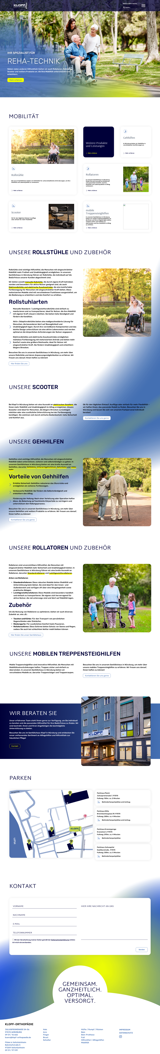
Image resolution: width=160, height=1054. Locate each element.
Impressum (124, 1030)
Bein (83, 1032)
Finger (46, 1035)
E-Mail (16, 924)
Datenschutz (126, 1033)
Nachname (19, 915)
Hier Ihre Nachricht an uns (97, 906)
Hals (45, 1029)
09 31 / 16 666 (11, 1035)
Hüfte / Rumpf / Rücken (92, 1029)
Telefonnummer (22, 933)
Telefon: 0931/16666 (130, 3)
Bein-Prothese (87, 1035)
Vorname (18, 906)
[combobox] (130, 7)
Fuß (83, 1037)
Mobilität (85, 1042)
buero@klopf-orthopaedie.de (18, 1037)
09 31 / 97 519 (11, 1050)
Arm (45, 1032)
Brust (45, 1037)
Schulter (47, 1040)
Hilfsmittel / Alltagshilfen (92, 1040)
